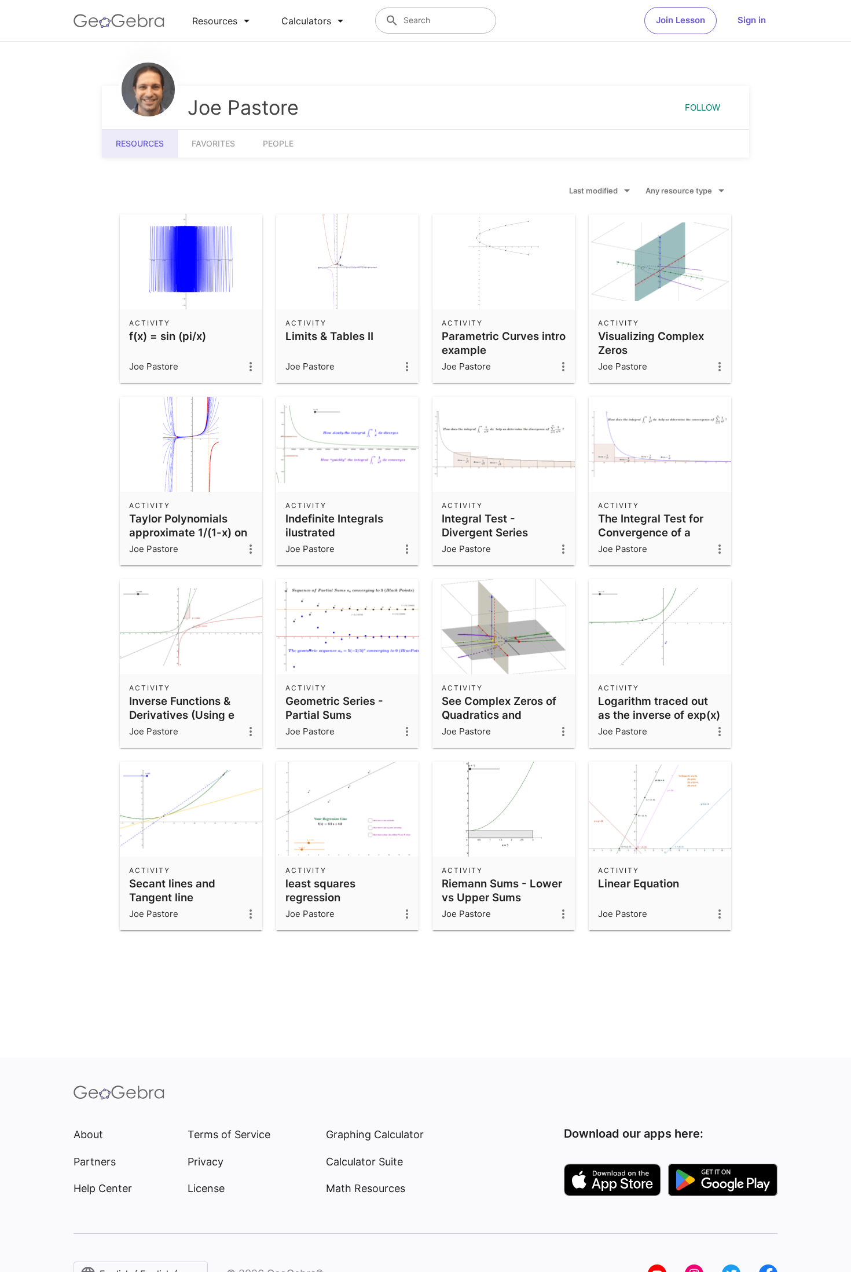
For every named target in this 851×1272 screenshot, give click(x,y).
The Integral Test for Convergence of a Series (650, 532)
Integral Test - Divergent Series (485, 525)
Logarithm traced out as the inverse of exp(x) (659, 708)
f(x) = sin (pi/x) (167, 336)
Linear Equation (638, 883)
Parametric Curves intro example (504, 343)
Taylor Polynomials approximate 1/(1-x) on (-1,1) (188, 532)
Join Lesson (680, 19)
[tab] (223, 21)
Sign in (752, 19)
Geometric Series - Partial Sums (334, 708)
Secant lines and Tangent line (172, 890)
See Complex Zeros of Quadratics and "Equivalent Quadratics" (503, 715)
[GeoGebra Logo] (119, 21)
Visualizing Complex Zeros (651, 343)
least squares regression (320, 890)
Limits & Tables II (329, 336)
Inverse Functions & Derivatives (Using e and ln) (181, 715)
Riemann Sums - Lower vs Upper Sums (502, 890)
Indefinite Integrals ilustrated (334, 525)
